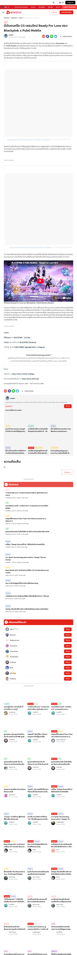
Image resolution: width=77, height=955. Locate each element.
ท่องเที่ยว (42, 7)
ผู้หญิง (50, 7)
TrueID (6, 2)
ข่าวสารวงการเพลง (21, 7)
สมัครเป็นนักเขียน (66, 12)
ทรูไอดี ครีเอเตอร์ (69, 7)
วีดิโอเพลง (7, 337)
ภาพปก (6, 342)
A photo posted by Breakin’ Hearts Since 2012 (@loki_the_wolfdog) (28, 139)
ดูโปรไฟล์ (8, 406)
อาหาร (33, 7)
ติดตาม (68, 406)
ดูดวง (58, 7)
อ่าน (5, 7)
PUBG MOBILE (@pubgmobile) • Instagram (29, 347)
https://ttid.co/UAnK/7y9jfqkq (23, 374)
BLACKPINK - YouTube (22, 337)
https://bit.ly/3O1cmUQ (30, 378)
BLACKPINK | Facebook (28, 342)
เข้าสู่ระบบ (70, 2)
